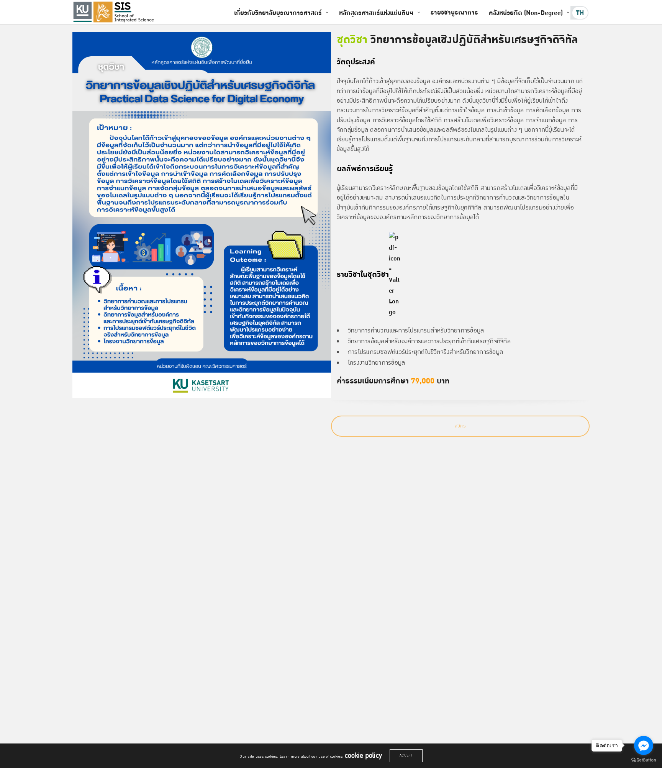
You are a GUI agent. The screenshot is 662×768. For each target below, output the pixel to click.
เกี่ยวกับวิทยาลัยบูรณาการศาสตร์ (278, 13)
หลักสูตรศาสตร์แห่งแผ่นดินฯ (376, 13)
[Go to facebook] (643, 745)
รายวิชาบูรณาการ (454, 12)
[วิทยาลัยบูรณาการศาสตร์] (124, 12)
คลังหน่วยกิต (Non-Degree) (526, 13)
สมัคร (460, 426)
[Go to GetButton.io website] (643, 760)
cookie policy (363, 755)
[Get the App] (82, 12)
